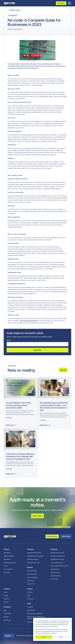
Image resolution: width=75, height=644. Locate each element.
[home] (9, 3)
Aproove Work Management (28, 321)
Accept (44, 637)
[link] (14, 10)
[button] (69, 3)
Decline (61, 637)
